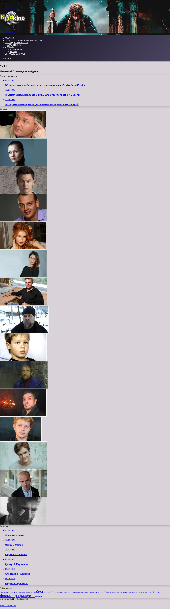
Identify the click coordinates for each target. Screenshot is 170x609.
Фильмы (9, 47)
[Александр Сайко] (24, 388)
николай (132, 592)
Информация (16, 49)
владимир (59, 592)
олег (136, 592)
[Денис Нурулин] (23, 468)
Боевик (13, 52)
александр (5, 592)
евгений (74, 592)
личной (103, 592)
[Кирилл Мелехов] (23, 221)
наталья (126, 592)
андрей (29, 592)
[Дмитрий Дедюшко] (23, 360)
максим (108, 592)
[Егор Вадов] (23, 193)
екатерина (81, 592)
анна (34, 592)
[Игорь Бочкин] (23, 137)
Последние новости (16, 43)
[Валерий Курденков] (23, 416)
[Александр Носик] (23, 305)
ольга (141, 592)
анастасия (21, 592)
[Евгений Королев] (21, 440)
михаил (119, 592)
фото (30, 596)
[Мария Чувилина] (23, 165)
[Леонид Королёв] (24, 332)
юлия (37, 596)
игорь (92, 592)
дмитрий (67, 592)
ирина (97, 592)
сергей (151, 592)
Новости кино (13, 45)
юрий (41, 596)
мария (114, 592)
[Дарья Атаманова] (23, 277)
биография (45, 591)
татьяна (157, 592)
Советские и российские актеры (24, 40)
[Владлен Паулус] (23, 524)
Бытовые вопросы (15, 54)
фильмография (13, 596)
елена (87, 592)
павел (145, 592)
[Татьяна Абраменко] (23, 249)
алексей (14, 592)
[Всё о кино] (12, 25)
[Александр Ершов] (23, 496)
